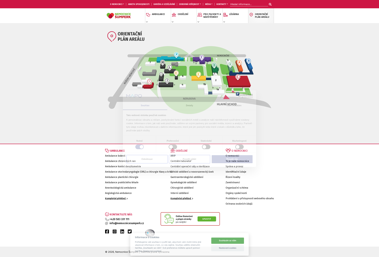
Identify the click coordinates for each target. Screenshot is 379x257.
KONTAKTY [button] (221, 4)
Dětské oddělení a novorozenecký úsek (192, 171)
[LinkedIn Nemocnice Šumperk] (122, 232)
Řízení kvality (233, 177)
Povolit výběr (189, 159)
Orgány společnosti (236, 193)
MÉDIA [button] (208, 4)
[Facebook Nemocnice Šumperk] (107, 232)
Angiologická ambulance (118, 193)
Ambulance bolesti (115, 155)
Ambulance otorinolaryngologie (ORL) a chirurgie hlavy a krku (138, 171)
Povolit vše (232, 159)
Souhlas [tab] (145, 105)
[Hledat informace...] (270, 4)
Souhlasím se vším (227, 239)
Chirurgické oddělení (182, 187)
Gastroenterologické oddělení (187, 177)
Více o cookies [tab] (233, 105)
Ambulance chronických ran (120, 161)
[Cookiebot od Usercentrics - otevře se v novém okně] (240, 95)
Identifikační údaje (236, 171)
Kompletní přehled (115, 198)
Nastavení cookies (227, 246)
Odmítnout (146, 159)
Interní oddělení (180, 193)
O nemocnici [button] (116, 4)
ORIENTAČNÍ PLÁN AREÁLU (262, 15)
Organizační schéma (237, 187)
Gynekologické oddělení (184, 182)
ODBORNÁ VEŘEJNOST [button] (189, 4)
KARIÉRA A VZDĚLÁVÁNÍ (164, 4)
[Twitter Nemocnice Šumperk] (130, 232)
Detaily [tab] (189, 105)
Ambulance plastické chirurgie (121, 177)
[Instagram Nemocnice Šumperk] (115, 232)
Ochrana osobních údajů (239, 203)
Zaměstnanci (233, 182)
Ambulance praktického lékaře (121, 182)
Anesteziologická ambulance (120, 187)
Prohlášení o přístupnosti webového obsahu (250, 198)
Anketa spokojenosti (139, 4)
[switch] (173, 146)
